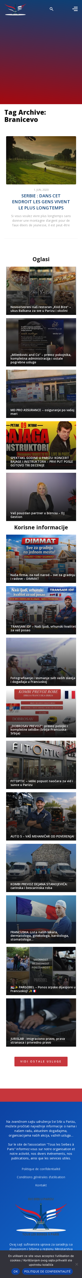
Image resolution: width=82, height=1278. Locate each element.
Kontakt (41, 1185)
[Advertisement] (41, 59)
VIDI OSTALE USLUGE (41, 1061)
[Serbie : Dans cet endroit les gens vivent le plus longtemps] (41, 160)
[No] (76, 1264)
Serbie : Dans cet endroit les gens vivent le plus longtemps (41, 202)
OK (16, 1271)
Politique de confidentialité (41, 1169)
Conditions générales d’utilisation (41, 1177)
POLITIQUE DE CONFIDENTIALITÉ (47, 1271)
